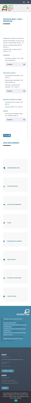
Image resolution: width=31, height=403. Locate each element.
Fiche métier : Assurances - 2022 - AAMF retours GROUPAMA (14, 59)
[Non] (29, 397)
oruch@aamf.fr (21, 323)
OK (16, 400)
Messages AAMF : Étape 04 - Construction (12, 38)
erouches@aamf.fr (17, 327)
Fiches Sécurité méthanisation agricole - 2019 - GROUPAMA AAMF (14, 114)
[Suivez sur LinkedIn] (24, 2)
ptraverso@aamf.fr (9, 340)
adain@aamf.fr (16, 331)
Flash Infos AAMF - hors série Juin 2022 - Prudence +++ (12, 50)
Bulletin (5, 388)
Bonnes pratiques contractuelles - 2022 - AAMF (14, 76)
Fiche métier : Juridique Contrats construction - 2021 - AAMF (12, 86)
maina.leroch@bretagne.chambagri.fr (13, 336)
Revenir (6, 135)
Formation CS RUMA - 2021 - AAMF (13, 107)
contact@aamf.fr (8, 366)
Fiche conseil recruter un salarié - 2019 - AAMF (14, 103)
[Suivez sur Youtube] (28, 2)
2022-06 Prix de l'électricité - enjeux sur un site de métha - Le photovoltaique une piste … (13, 41)
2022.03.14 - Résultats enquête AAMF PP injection (12, 46)
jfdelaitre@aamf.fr (8, 321)
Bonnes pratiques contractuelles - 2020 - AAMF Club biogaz (14, 81)
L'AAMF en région (7, 371)
